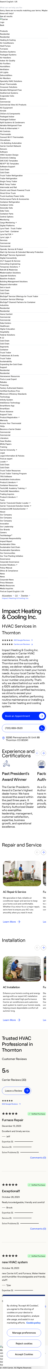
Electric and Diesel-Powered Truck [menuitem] (15, 190)
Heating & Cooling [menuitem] (8, 39)
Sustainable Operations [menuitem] (10, 550)
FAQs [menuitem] (2, 426)
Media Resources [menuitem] (7, 585)
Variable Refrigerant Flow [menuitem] (11, 89)
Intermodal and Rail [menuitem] (8, 187)
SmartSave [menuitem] (4, 408)
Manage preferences (24, 1332)
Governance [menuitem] (5, 558)
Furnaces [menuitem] (4, 48)
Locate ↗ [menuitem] (4, 461)
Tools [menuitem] (2, 499)
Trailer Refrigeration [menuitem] (8, 178)
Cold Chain (4, 172)
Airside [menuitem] (3, 110)
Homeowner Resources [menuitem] (10, 376)
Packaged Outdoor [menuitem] (8, 119)
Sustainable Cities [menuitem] (8, 544)
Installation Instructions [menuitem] (10, 479)
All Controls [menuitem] (5, 131)
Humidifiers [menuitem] (5, 66)
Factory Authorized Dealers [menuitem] (11, 387)
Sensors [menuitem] (3, 148)
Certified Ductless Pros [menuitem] (10, 390)
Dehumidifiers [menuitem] (6, 75)
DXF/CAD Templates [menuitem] (9, 160)
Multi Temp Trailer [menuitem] (8, 184)
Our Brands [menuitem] (5, 529)
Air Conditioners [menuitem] (7, 42)
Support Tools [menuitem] (6, 414)
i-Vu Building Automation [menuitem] (11, 143)
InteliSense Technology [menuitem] (10, 402)
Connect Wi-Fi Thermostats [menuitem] (12, 137)
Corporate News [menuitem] (7, 579)
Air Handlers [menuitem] (5, 57)
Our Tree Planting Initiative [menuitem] (11, 555)
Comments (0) (38, 1157)
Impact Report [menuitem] (6, 541)
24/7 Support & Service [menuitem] (10, 260)
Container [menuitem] (4, 349)
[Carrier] (24, 21)
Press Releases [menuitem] (6, 582)
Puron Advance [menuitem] (6, 411)
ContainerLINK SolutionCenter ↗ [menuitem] (14, 508)
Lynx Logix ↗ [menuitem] (5, 237)
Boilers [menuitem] (3, 98)
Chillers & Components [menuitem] (10, 113)
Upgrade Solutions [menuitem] (8, 275)
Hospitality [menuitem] (4, 331)
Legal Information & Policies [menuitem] (12, 455)
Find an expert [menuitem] (6, 458)
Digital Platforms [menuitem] (7, 225)
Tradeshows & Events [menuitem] (9, 355)
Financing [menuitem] (4, 385)
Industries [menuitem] (4, 305)
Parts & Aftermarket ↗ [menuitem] (9, 128)
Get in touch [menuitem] (5, 287)
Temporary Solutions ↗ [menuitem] (10, 266)
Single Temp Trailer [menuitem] (8, 181)
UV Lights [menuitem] (4, 72)
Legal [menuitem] (2, 452)
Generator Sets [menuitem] (6, 207)
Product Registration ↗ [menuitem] (10, 417)
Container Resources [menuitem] (9, 485)
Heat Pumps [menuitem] (5, 45)
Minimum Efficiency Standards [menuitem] (13, 393)
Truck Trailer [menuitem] (5, 352)
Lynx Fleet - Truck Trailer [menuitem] (11, 228)
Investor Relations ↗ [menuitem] (8, 564)
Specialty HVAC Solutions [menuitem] (11, 81)
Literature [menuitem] (4, 438)
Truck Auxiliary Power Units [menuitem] (12, 196)
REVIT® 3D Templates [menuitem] (9, 163)
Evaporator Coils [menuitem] (7, 95)
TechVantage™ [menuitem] (6, 535)
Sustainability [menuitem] (6, 361)
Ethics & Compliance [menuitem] (9, 570)
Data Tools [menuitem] (4, 210)
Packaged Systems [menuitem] (8, 54)
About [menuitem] (2, 511)
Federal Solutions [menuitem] (7, 334)
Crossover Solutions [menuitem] (8, 87)
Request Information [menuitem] (8, 284)
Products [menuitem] (4, 31)
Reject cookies (24, 1343)
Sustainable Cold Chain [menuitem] (10, 547)
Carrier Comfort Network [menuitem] (10, 145)
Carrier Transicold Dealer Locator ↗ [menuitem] (15, 502)
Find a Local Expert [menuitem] (8, 379)
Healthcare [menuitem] (4, 325)
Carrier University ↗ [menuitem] (8, 449)
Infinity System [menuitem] (6, 399)
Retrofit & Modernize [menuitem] (9, 269)
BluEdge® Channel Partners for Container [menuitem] (17, 302)
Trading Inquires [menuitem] (7, 494)
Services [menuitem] (3, 240)
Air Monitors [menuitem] (5, 78)
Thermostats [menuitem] (5, 134)
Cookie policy (33, 1322)
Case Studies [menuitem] (5, 441)
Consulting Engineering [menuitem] (10, 263)
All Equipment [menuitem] (6, 107)
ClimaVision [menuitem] (5, 140)
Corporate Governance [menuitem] (9, 561)
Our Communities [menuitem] (7, 553)
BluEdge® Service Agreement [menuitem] (12, 255)
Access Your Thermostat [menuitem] (10, 423)
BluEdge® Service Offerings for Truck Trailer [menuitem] (19, 296)
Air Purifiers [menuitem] (5, 63)
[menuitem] (5, 33)
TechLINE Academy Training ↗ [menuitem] (13, 488)
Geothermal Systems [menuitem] (9, 92)
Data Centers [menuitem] (5, 323)
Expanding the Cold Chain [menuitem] (11, 364)
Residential (5, 36)
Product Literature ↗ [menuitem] (9, 482)
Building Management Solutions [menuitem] (14, 281)
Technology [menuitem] (5, 396)
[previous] (37, 753)
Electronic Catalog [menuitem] (8, 157)
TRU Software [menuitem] (6, 476)
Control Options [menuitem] (6, 216)
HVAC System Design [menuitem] (9, 154)
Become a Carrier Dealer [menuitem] (10, 429)
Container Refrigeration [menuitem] (10, 201)
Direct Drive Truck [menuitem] (8, 193)
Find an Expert (6, 591)
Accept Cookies (24, 1354)
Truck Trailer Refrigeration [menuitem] (11, 175)
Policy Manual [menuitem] (6, 567)
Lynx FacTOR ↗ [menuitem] (6, 234)
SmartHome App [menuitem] (7, 405)
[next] (43, 753)
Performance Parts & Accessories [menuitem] (14, 199)
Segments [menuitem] (4, 346)
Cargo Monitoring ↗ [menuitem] (8, 222)
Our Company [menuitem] (6, 520)
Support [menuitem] (3, 367)
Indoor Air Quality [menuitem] (7, 60)
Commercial (5, 104)
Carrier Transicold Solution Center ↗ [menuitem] (15, 505)
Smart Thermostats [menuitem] (8, 84)
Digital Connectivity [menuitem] (8, 257)
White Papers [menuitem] (5, 443)
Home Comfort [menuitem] (6, 314)
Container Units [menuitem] (6, 204)
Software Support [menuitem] (7, 166)
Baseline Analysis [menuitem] (7, 278)
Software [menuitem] (4, 151)
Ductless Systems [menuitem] (8, 51)
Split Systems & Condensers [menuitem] (12, 122)
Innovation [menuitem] (4, 523)
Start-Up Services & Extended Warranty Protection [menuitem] (21, 252)
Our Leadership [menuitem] (6, 526)
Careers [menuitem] (3, 532)
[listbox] (24, 794)
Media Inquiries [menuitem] (6, 588)
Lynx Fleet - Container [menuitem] (9, 231)
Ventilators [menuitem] (4, 69)
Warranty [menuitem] (4, 420)
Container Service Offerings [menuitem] (12, 299)
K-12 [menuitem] (2, 337)
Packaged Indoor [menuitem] (7, 116)
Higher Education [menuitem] (7, 328)
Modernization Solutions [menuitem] (10, 272)
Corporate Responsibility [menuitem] (10, 538)
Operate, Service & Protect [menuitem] (11, 249)
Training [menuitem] (3, 446)
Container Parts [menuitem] (6, 213)
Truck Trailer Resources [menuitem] (10, 470)
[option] (19, 794)
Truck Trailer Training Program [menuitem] (13, 473)
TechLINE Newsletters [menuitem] (9, 491)
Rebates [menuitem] (3, 382)
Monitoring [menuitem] (4, 219)
